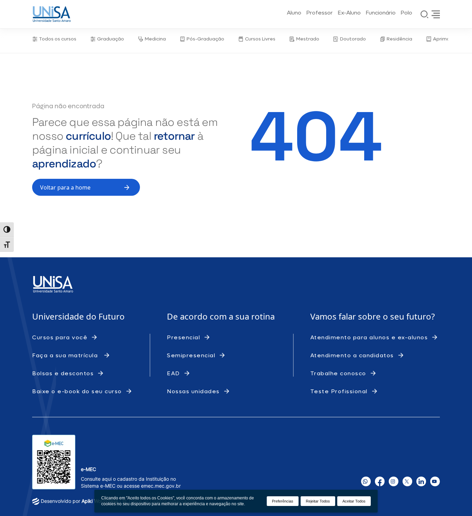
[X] (407, 481)
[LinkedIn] (421, 481)
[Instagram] (393, 481)
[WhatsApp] (366, 481)
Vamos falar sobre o (350, 316)
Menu (436, 14)
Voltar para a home (65, 187)
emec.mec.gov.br (161, 486)
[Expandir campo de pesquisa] (425, 14)
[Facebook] (380, 481)
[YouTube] (435, 481)
